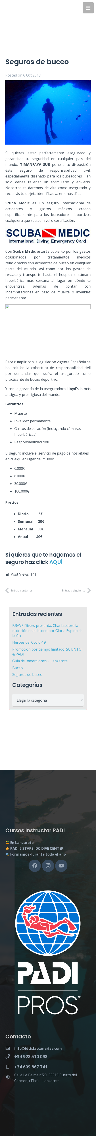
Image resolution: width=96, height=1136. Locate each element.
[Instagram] (48, 866)
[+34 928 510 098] (9, 1056)
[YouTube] (61, 866)
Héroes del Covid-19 (29, 642)
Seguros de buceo (27, 674)
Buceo (17, 667)
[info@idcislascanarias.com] (9, 1048)
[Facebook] (35, 866)
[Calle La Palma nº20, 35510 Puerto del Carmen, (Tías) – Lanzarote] (9, 1078)
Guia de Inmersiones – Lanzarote (40, 660)
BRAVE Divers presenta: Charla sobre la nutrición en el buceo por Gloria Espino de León (47, 630)
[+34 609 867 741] (9, 1067)
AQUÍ (55, 562)
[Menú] (88, 7)
